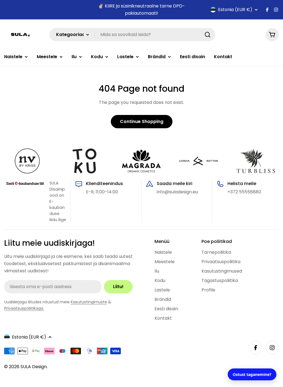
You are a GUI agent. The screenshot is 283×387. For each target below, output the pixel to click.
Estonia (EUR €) (235, 9)
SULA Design (33, 366)
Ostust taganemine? (252, 374)
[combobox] (132, 34)
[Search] (207, 34)
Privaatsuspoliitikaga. (24, 308)
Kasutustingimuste (89, 302)
